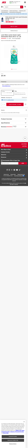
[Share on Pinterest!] (14, 169)
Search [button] (6, 7)
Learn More (24, 143)
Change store (24, 97)
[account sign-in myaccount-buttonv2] (25, 2)
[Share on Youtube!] (17, 169)
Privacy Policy (13, 174)
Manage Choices (12, 443)
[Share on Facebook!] (7, 169)
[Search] (21, 7)
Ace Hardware (4, 10)
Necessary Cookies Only (13, 440)
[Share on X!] (12, 169)
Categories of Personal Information (17, 431)
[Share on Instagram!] (9, 169)
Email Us (16, 184)
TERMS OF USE (18, 430)
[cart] (25, 6)
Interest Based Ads (21, 174)
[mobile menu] (2, 6)
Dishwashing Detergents (15, 12)
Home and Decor (14, 10)
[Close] (24, 421)
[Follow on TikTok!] (19, 169)
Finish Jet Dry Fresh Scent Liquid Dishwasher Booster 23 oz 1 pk (16, 17)
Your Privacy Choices (18, 175)
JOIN (22, 163)
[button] (14, 55)
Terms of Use (6, 174)
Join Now (24, 146)
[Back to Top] (25, 138)
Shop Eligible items (6, 85)
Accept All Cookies (13, 436)
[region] (13, 434)
